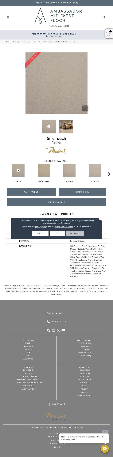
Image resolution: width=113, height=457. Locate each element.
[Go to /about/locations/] (56, 405)
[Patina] (18, 170)
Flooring (15, 42)
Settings (75, 233)
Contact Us (31, 191)
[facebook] (49, 330)
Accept (40, 233)
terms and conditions (64, 227)
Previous (23, 125)
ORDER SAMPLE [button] (56, 202)
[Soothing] (94, 170)
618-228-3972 (55, 36)
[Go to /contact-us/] (56, 313)
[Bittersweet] (44, 170)
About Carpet (26, 42)
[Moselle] (69, 170)
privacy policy (41, 227)
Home (8, 42)
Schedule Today (69, 2)
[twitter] (58, 330)
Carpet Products (39, 42)
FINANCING (82, 191)
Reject (57, 233)
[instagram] (54, 330)
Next (89, 125)
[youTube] (63, 330)
